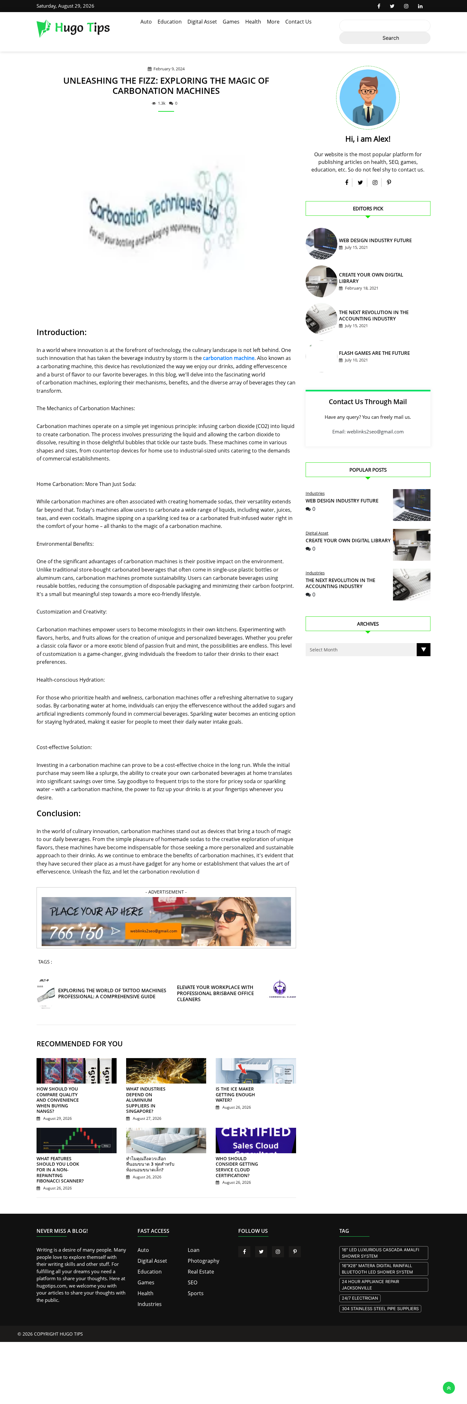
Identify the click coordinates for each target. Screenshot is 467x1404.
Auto (146, 21)
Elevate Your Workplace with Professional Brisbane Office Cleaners (213, 993)
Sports (195, 1280)
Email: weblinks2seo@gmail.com (368, 431)
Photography (202, 1249)
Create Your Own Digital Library (373, 279)
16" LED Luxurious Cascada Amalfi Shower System (380, 1241)
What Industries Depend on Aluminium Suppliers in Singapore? (150, 1094)
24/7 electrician (360, 1286)
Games (231, 21)
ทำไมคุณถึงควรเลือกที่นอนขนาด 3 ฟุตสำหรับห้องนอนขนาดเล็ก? (148, 1158)
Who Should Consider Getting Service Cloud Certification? (239, 1158)
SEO (192, 1269)
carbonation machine (228, 358)
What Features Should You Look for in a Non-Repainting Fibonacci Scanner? (60, 1161)
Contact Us (298, 21)
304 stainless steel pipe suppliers (380, 1297)
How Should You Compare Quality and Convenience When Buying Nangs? (59, 1097)
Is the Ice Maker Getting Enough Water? (240, 1092)
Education (170, 21)
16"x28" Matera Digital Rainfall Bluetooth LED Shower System (377, 1257)
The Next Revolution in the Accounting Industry (340, 583)
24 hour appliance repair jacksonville (370, 1273)
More (273, 21)
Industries (315, 493)
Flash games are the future (368, 354)
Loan (193, 1238)
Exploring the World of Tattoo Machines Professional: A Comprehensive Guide (110, 993)
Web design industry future (368, 241)
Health (253, 21)
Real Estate (199, 1259)
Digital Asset (202, 21)
